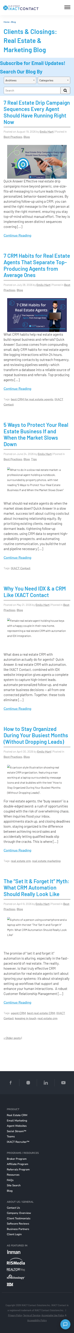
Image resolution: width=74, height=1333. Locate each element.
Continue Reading (17, 235)
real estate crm (21, 861)
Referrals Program (18, 1169)
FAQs (10, 1180)
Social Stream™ (16, 1131)
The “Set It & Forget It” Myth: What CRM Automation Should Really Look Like (37, 887)
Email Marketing (17, 1120)
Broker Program (17, 1159)
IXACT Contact (20, 568)
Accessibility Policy (37, 1320)
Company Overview (19, 1213)
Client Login (14, 1234)
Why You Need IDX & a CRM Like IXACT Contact (35, 591)
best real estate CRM (41, 1013)
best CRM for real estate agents (32, 399)
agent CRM (18, 1013)
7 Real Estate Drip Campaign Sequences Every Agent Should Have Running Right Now (37, 112)
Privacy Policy (15, 1315)
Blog (13, 22)
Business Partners (18, 1229)
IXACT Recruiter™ (18, 1142)
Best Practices (13, 137)
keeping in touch (25, 1018)
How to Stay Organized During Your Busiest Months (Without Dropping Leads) (36, 735)
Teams (11, 1136)
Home (6, 22)
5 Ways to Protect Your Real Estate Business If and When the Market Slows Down (36, 434)
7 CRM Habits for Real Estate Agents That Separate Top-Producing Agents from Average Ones (37, 265)
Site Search (14, 1185)
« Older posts (12, 1038)
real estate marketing (46, 861)
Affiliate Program (17, 1164)
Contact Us (13, 1208)
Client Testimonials (18, 1218)
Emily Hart (47, 132)
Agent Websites (17, 1126)
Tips (34, 459)
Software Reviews (18, 1223)
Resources (13, 1175)
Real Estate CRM (17, 1115)
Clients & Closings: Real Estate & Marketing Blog (30, 40)
